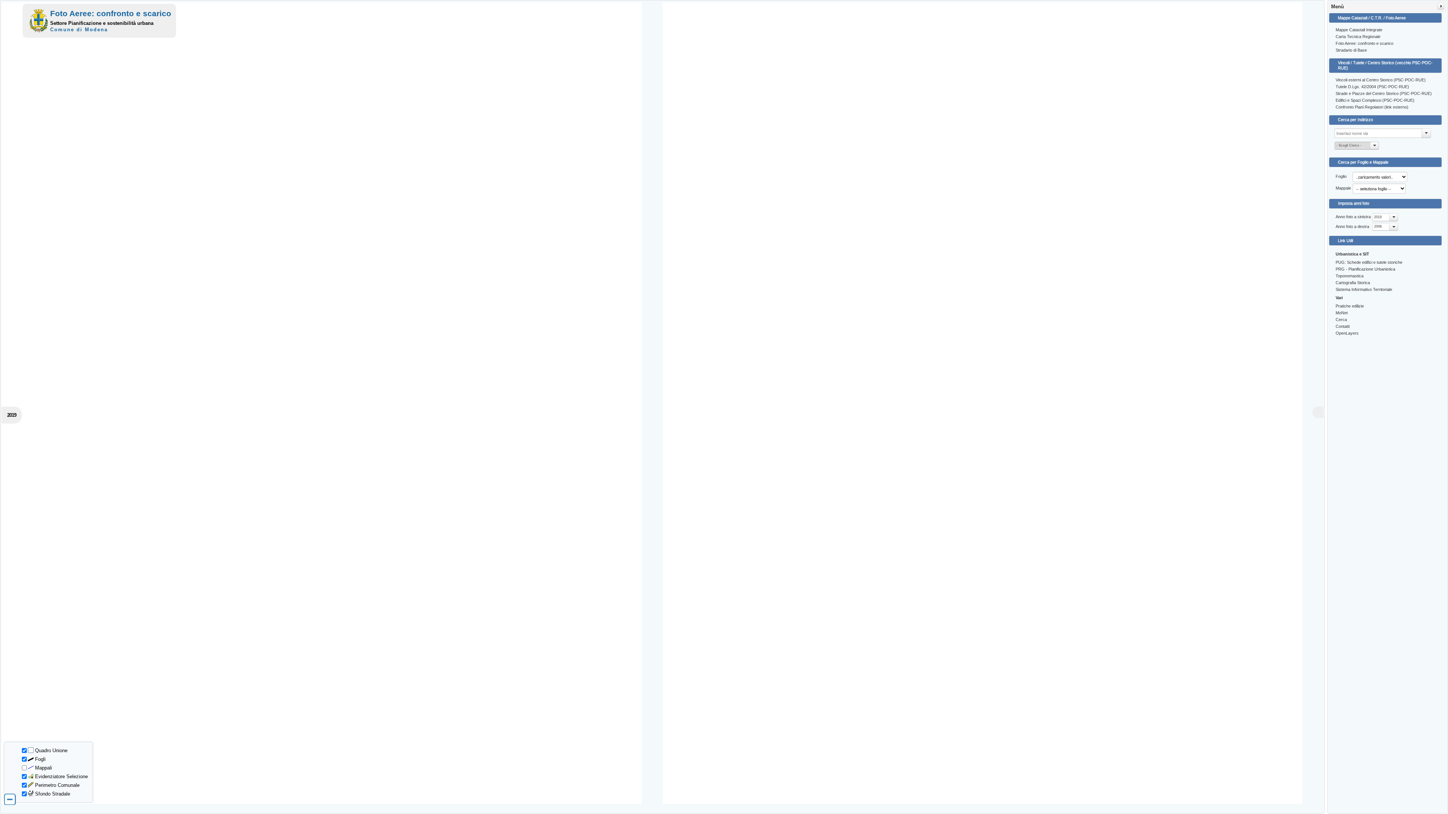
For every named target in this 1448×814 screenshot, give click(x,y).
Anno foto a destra (1352, 226)
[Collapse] (1440, 6)
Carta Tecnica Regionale (1358, 36)
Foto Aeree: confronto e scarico (1364, 43)
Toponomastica (1350, 276)
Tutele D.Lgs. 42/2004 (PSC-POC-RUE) (1372, 86)
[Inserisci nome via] (1426, 133)
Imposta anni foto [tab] (1353, 203)
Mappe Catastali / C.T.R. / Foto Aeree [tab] (1372, 17)
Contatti (1343, 326)
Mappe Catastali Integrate (1359, 30)
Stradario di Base (1351, 50)
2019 (1378, 217)
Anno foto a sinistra (1353, 216)
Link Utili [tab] (1345, 240)
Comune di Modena (79, 29)
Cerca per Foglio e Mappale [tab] (1363, 162)
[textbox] (1382, 133)
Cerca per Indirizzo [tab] (1355, 119)
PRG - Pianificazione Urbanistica (1365, 269)
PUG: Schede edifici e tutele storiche (1369, 262)
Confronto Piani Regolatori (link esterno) (1372, 107)
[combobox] (1385, 217)
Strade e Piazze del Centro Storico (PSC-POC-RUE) (1384, 93)
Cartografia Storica (1353, 282)
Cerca (1341, 319)
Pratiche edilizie (1350, 306)
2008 (1378, 226)
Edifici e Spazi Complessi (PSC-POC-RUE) (1375, 100)
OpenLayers (1347, 333)
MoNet (1342, 313)
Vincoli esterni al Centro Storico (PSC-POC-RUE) (1381, 80)
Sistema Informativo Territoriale (1364, 289)
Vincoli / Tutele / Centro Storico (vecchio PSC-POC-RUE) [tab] (1385, 65)
